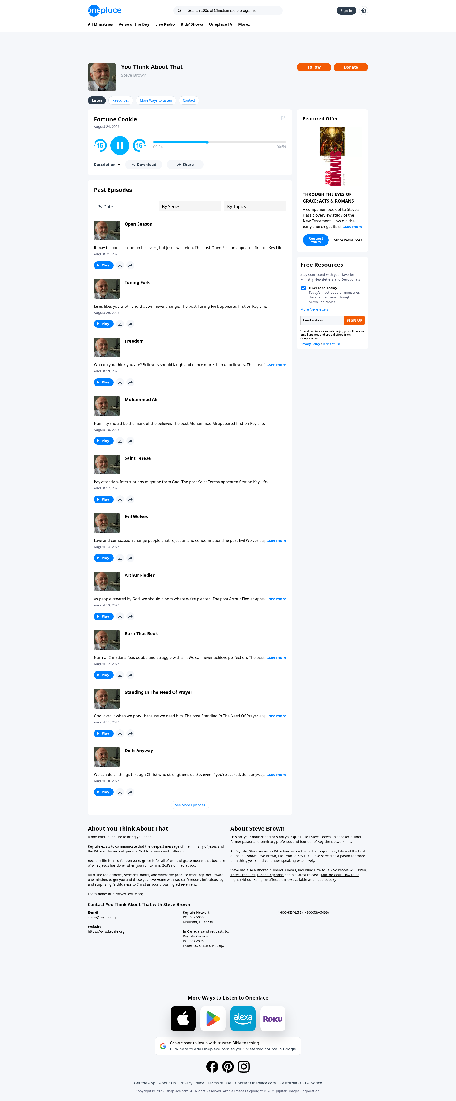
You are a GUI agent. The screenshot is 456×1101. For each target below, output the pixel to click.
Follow (314, 67)
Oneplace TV (220, 24)
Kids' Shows (192, 24)
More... (245, 24)
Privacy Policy (192, 1083)
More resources (347, 240)
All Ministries (100, 24)
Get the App (144, 1083)
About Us (167, 1083)
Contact (189, 100)
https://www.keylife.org (106, 931)
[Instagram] (244, 1067)
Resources (121, 100)
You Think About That (152, 67)
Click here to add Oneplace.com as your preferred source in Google (233, 1049)
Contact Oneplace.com (255, 1083)
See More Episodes (190, 805)
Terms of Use (219, 1083)
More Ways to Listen (156, 100)
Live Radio (165, 24)
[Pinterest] (228, 1067)
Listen (97, 100)
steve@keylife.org (102, 917)
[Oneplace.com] (104, 11)
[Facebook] (212, 1067)
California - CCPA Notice (301, 1083)
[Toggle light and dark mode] (363, 10)
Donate (351, 67)
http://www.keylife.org (125, 894)
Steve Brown (133, 75)
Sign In (346, 10)
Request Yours (316, 240)
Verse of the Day (134, 24)
